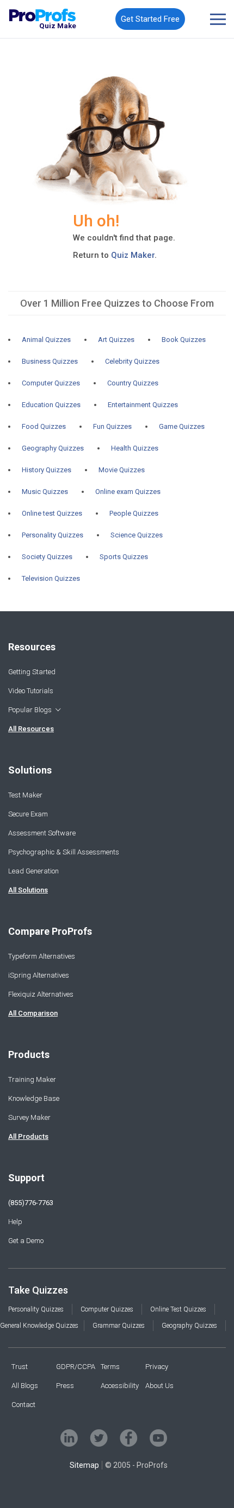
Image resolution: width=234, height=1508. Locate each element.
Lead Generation (33, 871)
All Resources (31, 729)
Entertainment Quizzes (143, 405)
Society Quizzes (47, 557)
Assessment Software (42, 833)
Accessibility (120, 1386)
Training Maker (32, 1079)
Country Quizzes (132, 383)
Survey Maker (29, 1117)
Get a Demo (26, 1241)
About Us (159, 1386)
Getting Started (32, 672)
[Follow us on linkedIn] (69, 1438)
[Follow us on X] (99, 1438)
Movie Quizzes (121, 470)
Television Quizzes (51, 578)
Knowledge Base (33, 1098)
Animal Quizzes (46, 339)
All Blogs (24, 1386)
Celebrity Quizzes (132, 361)
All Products (28, 1136)
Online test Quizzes (52, 513)
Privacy (156, 1367)
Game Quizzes (182, 426)
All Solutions (28, 890)
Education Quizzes (51, 405)
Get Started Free (150, 19)
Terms (110, 1367)
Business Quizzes (50, 361)
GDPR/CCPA (75, 1367)
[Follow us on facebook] (129, 1438)
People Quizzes (133, 513)
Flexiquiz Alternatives (40, 994)
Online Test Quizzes (178, 1309)
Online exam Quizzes (128, 491)
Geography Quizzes (53, 448)
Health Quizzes (134, 448)
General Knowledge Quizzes (39, 1325)
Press (65, 1386)
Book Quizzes (184, 339)
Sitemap (84, 1465)
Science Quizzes (136, 535)
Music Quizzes (45, 491)
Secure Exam (28, 814)
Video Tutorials (30, 691)
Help (15, 1222)
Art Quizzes (116, 339)
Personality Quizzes (52, 535)
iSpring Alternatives (38, 975)
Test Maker (25, 795)
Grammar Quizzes (119, 1325)
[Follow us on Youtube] (158, 1438)
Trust (19, 1367)
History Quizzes (46, 470)
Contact (23, 1405)
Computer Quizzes (51, 383)
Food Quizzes (44, 426)
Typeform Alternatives (41, 956)
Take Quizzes (38, 1290)
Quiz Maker (133, 255)
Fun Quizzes (112, 426)
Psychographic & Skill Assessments (63, 852)
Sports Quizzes (124, 557)
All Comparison (33, 1013)
